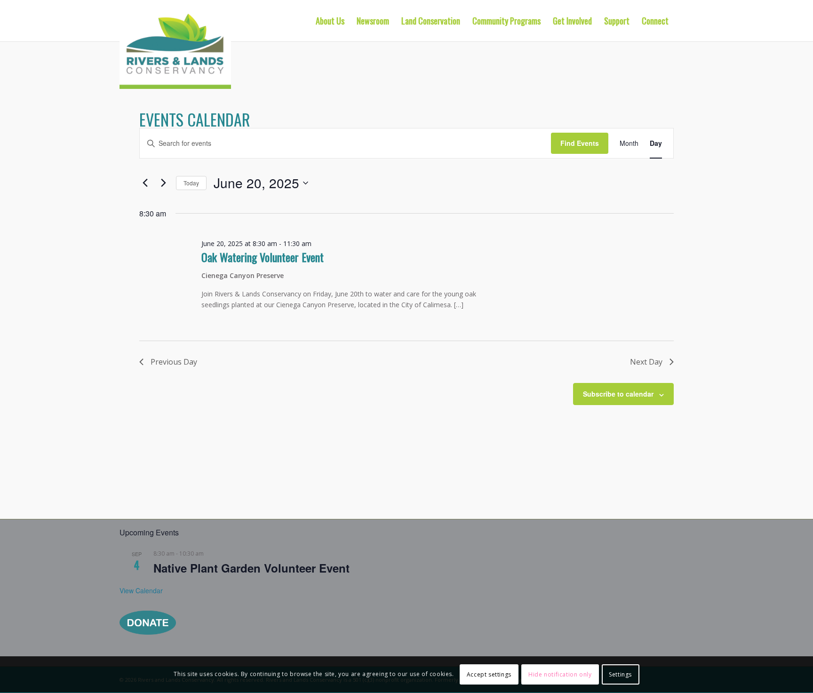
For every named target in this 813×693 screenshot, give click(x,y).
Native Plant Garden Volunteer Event (251, 568)
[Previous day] (145, 183)
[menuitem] (330, 20)
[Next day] (163, 183)
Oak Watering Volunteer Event (262, 256)
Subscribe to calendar (618, 393)
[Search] (684, 20)
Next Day (646, 362)
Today (191, 183)
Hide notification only (559, 674)
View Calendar (141, 590)
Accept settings (489, 674)
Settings (620, 674)
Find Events (579, 143)
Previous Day (174, 362)
